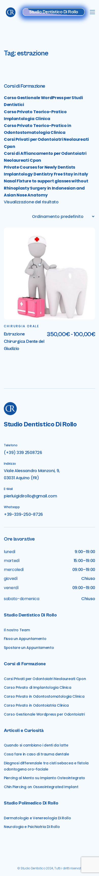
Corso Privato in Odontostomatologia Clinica (44, 696)
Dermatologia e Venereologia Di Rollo (37, 818)
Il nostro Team (17, 630)
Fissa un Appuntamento (25, 638)
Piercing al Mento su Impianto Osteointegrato (44, 777)
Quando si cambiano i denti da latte (36, 745)
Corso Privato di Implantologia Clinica (37, 687)
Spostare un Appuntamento (29, 647)
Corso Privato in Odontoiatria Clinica (36, 705)
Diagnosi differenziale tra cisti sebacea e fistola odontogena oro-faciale (46, 766)
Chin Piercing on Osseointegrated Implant (41, 786)
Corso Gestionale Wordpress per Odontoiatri (44, 714)
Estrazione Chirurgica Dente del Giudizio (24, 341)
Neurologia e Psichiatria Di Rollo (32, 826)
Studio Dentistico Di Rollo (53, 12)
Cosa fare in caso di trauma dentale (36, 754)
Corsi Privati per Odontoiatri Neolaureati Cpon (45, 678)
